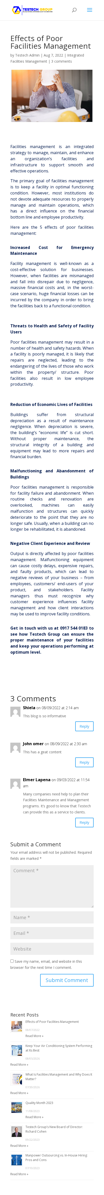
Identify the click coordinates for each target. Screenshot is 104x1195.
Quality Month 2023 (39, 1103)
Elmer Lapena (36, 779)
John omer (33, 743)
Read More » (34, 1036)
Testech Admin (27, 55)
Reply (84, 726)
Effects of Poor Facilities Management (52, 1022)
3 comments (61, 61)
